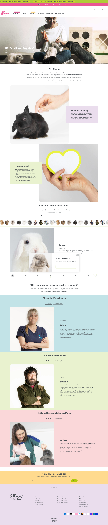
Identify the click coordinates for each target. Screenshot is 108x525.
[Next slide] (96, 275)
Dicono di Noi (38, 500)
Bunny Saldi (15, 13)
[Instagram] (93, 9)
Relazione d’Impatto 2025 (40, 504)
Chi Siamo (37, 496)
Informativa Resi (82, 502)
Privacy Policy (82, 500)
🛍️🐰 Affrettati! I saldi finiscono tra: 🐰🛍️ (49, 4)
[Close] (77, 255)
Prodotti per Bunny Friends (62, 502)
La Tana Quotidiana (39, 502)
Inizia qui (24, 13)
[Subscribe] (74, 266)
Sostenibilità (37, 498)
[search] (99, 13)
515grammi (19, 513)
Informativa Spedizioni (84, 504)
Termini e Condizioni (83, 506)
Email (58, 266)
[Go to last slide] (93, 275)
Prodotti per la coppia (61, 498)
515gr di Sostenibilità (59, 13)
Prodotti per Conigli (61, 496)
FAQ (80, 498)
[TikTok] (96, 9)
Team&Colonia (49, 13)
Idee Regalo (40, 13)
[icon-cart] (105, 13)
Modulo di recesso (83, 496)
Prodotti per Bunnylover (62, 500)
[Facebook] (91, 9)
